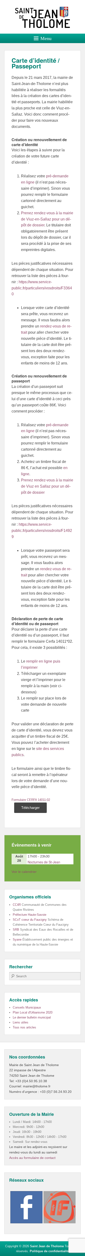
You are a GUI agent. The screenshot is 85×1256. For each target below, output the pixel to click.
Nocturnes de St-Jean (44, 862)
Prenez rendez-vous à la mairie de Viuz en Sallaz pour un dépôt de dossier (47, 486)
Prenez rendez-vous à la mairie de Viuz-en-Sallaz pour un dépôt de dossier (47, 219)
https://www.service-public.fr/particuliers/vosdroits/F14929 (42, 530)
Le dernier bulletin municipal (32, 1017)
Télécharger (30, 808)
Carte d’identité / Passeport (36, 63)
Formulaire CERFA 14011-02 (31, 800)
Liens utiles (20, 1022)
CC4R (17, 904)
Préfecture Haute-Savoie (29, 914)
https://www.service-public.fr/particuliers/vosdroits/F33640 (42, 288)
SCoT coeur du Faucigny (30, 919)
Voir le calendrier (24, 872)
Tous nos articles (24, 1027)
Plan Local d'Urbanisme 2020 (32, 1012)
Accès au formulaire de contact (32, 1158)
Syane (17, 939)
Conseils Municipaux (27, 1007)
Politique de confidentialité (49, 1251)
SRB (16, 929)
